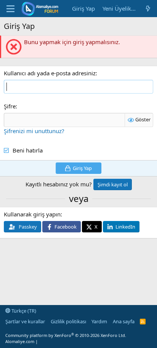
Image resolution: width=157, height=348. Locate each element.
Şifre (10, 106)
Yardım (99, 321)
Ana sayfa (124, 321)
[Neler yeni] (148, 9)
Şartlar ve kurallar (25, 321)
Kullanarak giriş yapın (32, 214)
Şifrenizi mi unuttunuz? (34, 131)
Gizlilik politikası (68, 321)
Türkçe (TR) (23, 310)
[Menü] (10, 8)
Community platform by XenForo (65, 335)
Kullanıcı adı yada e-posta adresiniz (50, 73)
